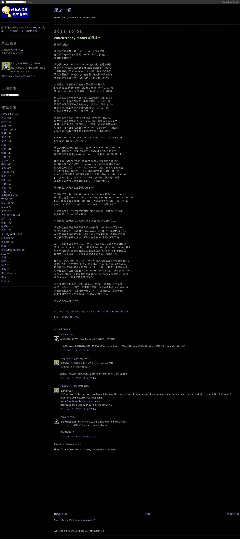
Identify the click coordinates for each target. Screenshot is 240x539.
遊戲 (3, 125)
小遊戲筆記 (13, 31)
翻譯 (3, 261)
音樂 (3, 149)
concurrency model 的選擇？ (77, 38)
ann (3, 207)
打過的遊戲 (31, 31)
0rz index (31, 27)
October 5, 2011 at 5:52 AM (78, 378)
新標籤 (4, 160)
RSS (21, 49)
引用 (3, 133)
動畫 (3, 180)
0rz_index (6, 273)
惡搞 (3, 253)
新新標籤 (5, 172)
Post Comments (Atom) (82, 520)
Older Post (233, 514)
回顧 (3, 145)
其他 (3, 156)
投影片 (4, 226)
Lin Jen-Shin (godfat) (71, 358)
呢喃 (3, 152)
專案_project (8, 215)
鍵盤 (3, 222)
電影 (3, 269)
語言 (3, 230)
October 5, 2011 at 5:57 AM (78, 409)
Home (147, 514)
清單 (3, 218)
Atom (14, 49)
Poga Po (64, 334)
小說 (3, 211)
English (5, 129)
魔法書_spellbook (10, 234)
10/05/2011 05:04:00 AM (112, 311)
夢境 (3, 187)
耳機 (3, 183)
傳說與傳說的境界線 (11, 249)
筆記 (3, 141)
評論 (3, 246)
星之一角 (5, 203)
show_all (6, 114)
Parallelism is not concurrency (83, 401)
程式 (3, 118)
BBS (3, 277)
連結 (3, 280)
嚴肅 (3, 168)
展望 (3, 257)
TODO (4, 199)
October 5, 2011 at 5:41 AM (78, 350)
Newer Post (60, 514)
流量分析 (5, 242)
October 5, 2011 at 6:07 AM (78, 436)
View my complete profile (18, 76)
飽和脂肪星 (6, 195)
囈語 (3, 164)
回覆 (3, 191)
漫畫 (3, 176)
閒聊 (3, 121)
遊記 (3, 265)
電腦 (3, 137)
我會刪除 (5, 238)
